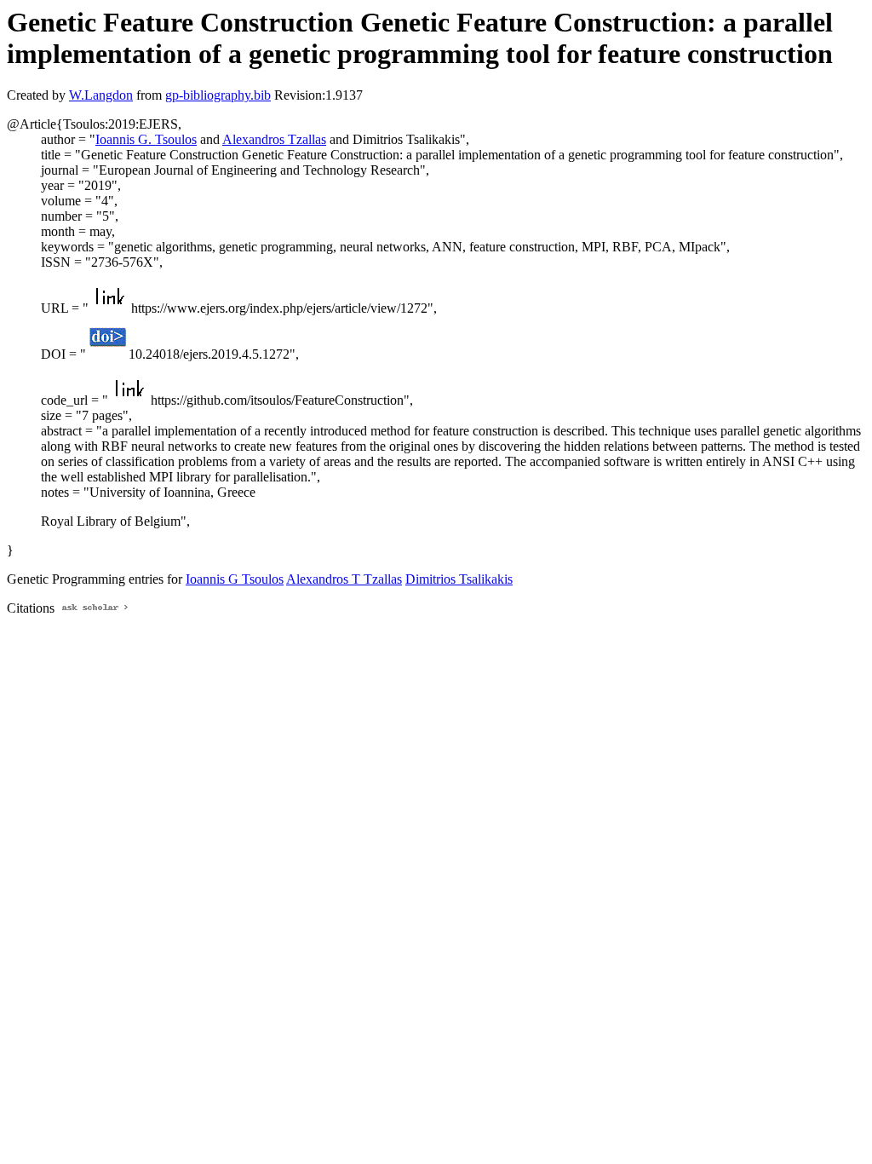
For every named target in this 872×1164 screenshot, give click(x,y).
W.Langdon (101, 95)
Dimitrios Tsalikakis (459, 579)
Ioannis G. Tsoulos (146, 139)
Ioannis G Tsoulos (235, 579)
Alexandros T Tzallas (344, 579)
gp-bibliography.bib (218, 95)
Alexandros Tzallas (274, 139)
